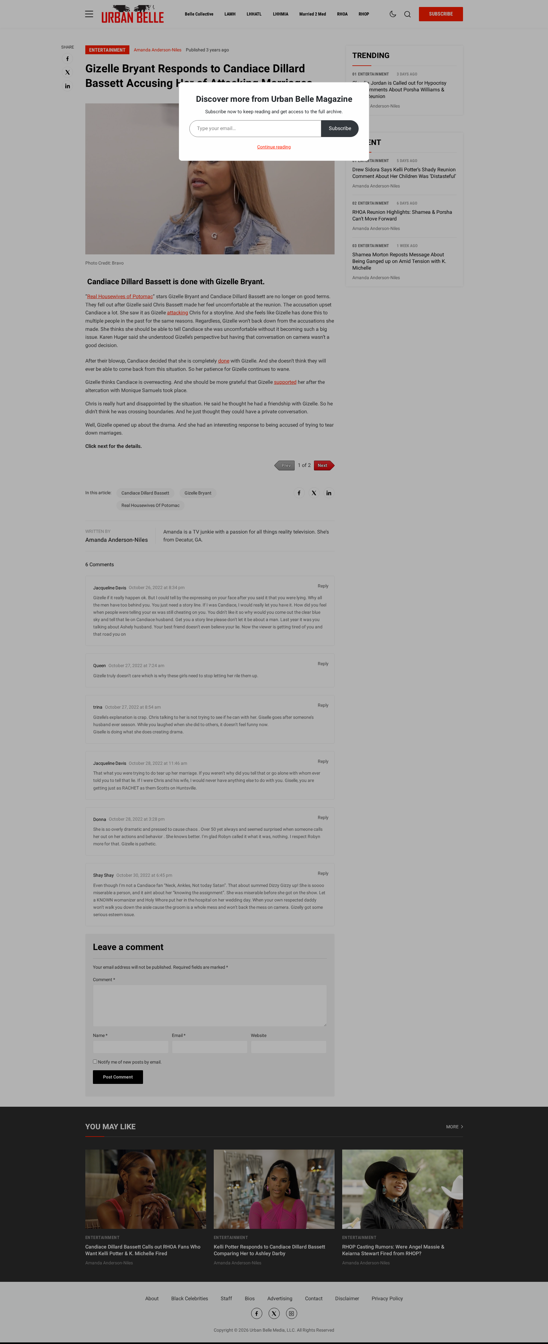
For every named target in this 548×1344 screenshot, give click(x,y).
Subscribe (340, 128)
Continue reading (274, 146)
